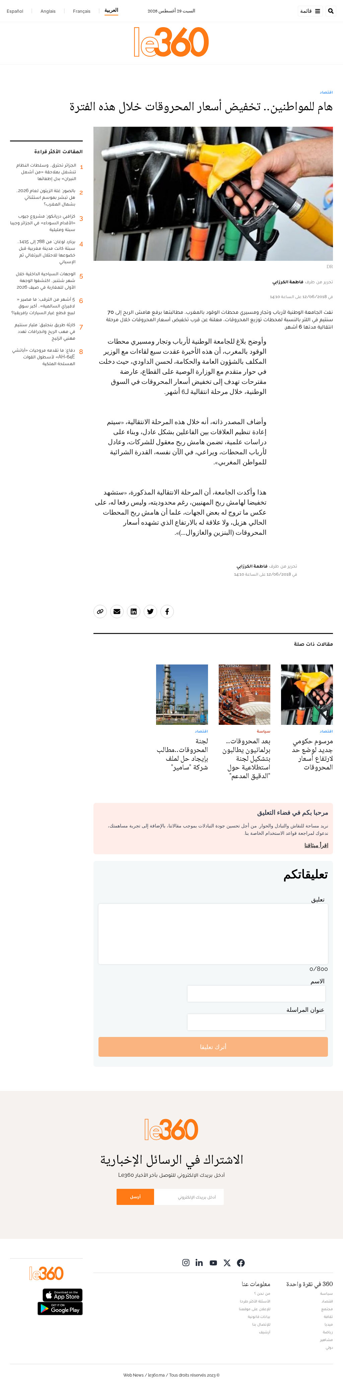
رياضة (328, 1332)
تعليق (318, 899)
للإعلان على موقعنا (254, 1309)
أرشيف (264, 1332)
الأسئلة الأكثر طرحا (255, 1301)
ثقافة (328, 1316)
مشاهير (326, 1339)
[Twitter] (227, 1262)
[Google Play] (60, 1308)
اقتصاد (326, 92)
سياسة (326, 1293)
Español (15, 11)
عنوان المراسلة (305, 1009)
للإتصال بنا (261, 1324)
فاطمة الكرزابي (287, 281)
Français (81, 11)
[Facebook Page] (241, 1262)
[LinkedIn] (200, 1262)
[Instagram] (186, 1262)
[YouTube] (213, 1262)
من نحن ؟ (262, 1293)
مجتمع (327, 1309)
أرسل (135, 1196)
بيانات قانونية (259, 1316)
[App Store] (63, 1294)
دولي (329, 1347)
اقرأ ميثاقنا (316, 845)
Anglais (48, 11)
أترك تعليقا (213, 1046)
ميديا (329, 1324)
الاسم (318, 981)
